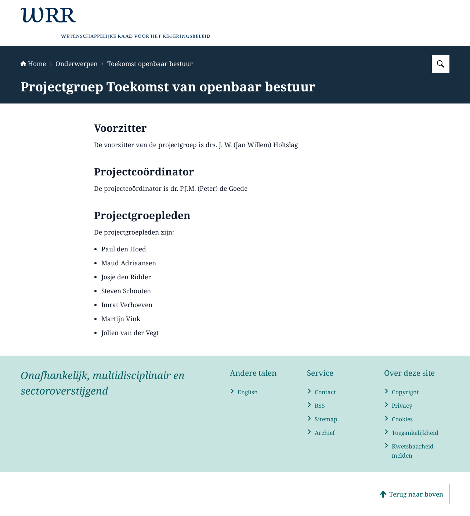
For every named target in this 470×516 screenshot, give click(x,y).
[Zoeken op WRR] (440, 64)
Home (37, 63)
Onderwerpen (76, 63)
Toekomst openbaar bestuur (150, 63)
